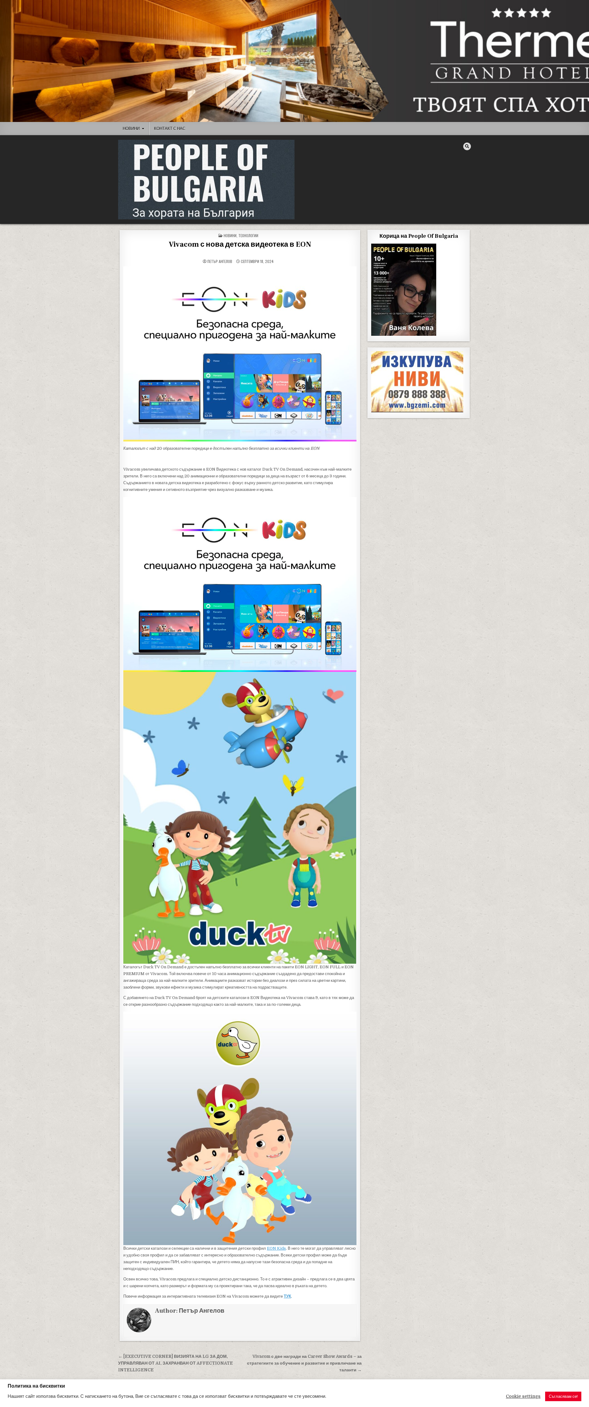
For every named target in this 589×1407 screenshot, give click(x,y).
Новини (131, 128)
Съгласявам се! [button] (563, 1396)
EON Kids (276, 1248)
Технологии (248, 235)
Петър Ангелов (219, 261)
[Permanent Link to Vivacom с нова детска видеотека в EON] (239, 353)
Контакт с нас (169, 128)
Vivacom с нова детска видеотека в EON (240, 244)
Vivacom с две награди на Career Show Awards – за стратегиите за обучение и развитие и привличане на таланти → (304, 1363)
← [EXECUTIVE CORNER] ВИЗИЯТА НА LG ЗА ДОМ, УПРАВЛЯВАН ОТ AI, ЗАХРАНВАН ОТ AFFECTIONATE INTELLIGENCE (175, 1363)
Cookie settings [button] (523, 1396)
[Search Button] (467, 146)
